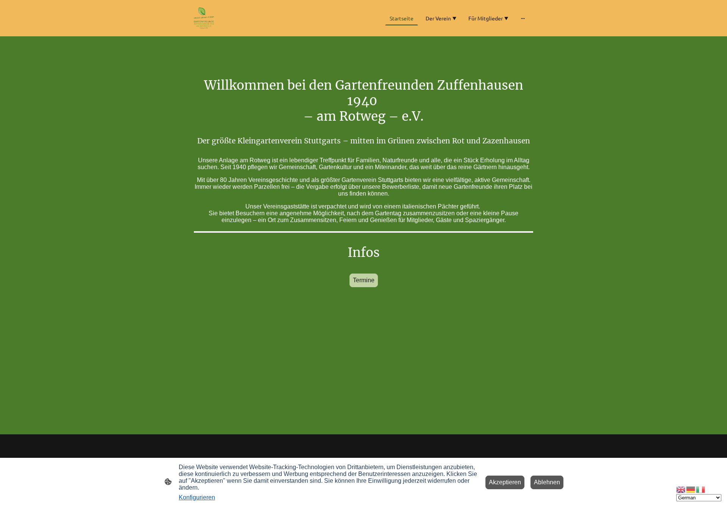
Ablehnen (547, 482)
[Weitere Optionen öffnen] (523, 18)
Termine (363, 280)
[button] (681, 489)
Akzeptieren (505, 482)
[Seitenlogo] (204, 18)
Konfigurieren (197, 497)
